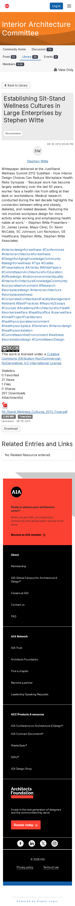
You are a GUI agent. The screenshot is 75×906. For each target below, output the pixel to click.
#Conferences (53, 250)
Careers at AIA (20, 593)
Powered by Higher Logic (37, 901)
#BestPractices (27, 303)
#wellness (56, 335)
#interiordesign (60, 326)
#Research (47, 285)
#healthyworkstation (17, 330)
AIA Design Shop (21, 768)
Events (50, 56)
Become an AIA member (26, 535)
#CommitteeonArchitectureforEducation (32, 272)
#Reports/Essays (52, 303)
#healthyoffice (39, 312)
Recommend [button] (13, 133)
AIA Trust (16, 648)
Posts (9, 56)
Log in (56, 6)
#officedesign (12, 276)
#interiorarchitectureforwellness (26, 254)
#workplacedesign (15, 290)
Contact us (17, 604)
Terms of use (51, 867)
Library (29, 56)
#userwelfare (61, 312)
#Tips (36, 263)
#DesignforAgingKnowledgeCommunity (31, 259)
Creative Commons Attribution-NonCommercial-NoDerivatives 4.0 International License (31, 358)
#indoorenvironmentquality (43, 276)
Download (11, 428)
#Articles (32, 267)
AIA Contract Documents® (27, 734)
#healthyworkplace (16, 326)
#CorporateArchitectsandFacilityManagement (36, 299)
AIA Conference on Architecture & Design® (37, 726)
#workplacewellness (17, 295)
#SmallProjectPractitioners (22, 317)
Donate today (23, 825)
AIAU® (15, 757)
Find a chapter (19, 671)
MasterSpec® (19, 745)
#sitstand (8, 303)
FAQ (13, 616)
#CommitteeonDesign (48, 339)
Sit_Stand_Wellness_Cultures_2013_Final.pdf (34, 412)
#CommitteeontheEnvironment (25, 335)
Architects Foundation (24, 659)
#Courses (9, 308)
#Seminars (40, 326)
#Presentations (13, 267)
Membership (18, 566)
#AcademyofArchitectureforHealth (43, 308)
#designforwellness (16, 263)
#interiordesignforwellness (22, 250)
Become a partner (22, 682)
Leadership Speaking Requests (29, 694)
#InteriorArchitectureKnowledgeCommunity (35, 281)
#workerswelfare (15, 312)
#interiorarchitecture (45, 290)
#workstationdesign (16, 339)
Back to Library (17, 85)
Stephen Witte (37, 161)
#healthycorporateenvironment (25, 321)
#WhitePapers (50, 267)
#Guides (47, 263)
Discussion (42, 49)
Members (13, 64)
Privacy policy (25, 867)
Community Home (14, 49)
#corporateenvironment (20, 285)
